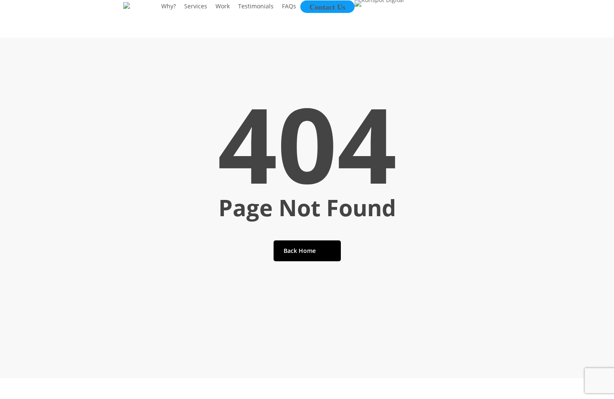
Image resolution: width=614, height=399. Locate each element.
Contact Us (327, 7)
